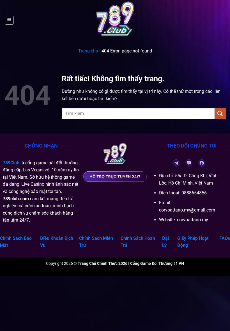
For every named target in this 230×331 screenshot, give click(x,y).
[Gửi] (220, 113)
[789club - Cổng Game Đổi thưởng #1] (115, 20)
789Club (11, 163)
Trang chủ (88, 51)
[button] (9, 20)
